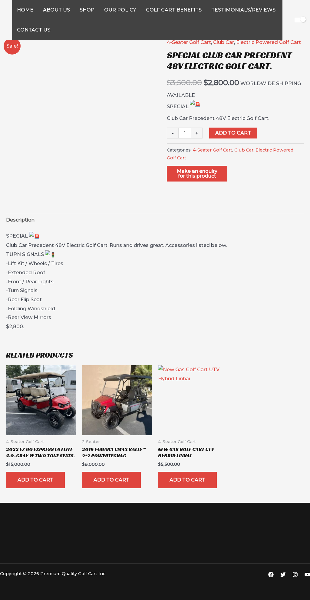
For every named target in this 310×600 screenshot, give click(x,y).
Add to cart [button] (35, 480)
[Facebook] (271, 574)
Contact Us (33, 30)
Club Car (223, 42)
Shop (87, 10)
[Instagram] (295, 574)
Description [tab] (20, 220)
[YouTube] (307, 574)
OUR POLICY (120, 10)
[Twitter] (283, 574)
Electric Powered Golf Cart (268, 42)
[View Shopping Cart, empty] (299, 20)
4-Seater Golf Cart (189, 42)
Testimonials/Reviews (243, 10)
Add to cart (233, 133)
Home (25, 10)
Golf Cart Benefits (174, 10)
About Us (56, 10)
